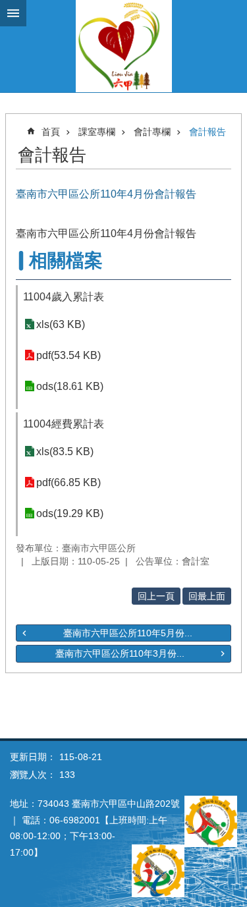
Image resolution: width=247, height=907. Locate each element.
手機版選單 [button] (13, 13)
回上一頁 (156, 596)
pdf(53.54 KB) (68, 355)
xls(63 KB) (60, 324)
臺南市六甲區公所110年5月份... (127, 633)
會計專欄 (152, 131)
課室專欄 (96, 131)
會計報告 (207, 131)
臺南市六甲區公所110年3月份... (119, 653)
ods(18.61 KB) (69, 386)
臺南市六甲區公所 (123, 46)
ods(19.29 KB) (69, 513)
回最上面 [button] (206, 596)
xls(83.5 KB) (65, 451)
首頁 (50, 131)
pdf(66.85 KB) (68, 482)
